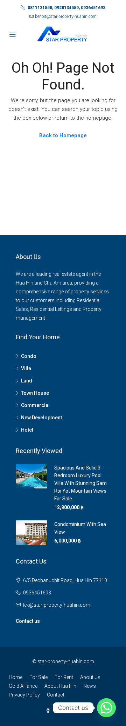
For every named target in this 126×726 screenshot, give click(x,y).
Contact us (28, 621)
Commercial (35, 405)
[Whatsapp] (106, 707)
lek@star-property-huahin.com (56, 605)
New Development (41, 417)
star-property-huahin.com (65, 661)
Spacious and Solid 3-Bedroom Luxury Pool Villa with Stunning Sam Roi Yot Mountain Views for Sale (80, 483)
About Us (90, 677)
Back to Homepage (63, 135)
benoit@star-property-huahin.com (66, 16)
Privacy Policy (24, 695)
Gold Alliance (23, 686)
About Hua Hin (60, 686)
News (89, 686)
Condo (28, 356)
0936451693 (37, 592)
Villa (26, 368)
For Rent (64, 677)
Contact (55, 695)
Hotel (27, 430)
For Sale (38, 677)
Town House (35, 393)
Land (26, 381)
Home (15, 677)
